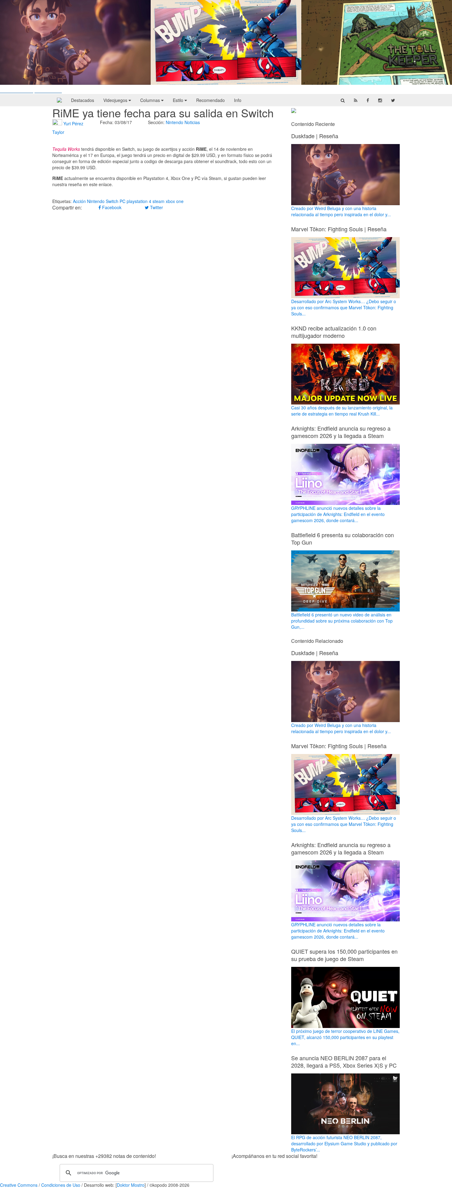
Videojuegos (116, 100)
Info (237, 100)
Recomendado (210, 100)
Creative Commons (19, 1185)
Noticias (192, 122)
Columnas (150, 100)
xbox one (175, 201)
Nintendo (174, 122)
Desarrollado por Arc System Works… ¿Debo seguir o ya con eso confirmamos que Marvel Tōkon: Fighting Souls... (343, 307)
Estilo (178, 100)
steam (159, 201)
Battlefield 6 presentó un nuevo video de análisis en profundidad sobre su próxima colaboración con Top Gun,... (342, 621)
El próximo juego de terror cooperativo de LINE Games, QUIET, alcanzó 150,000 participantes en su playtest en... (345, 1037)
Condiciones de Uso (60, 1185)
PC (122, 201)
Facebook (111, 207)
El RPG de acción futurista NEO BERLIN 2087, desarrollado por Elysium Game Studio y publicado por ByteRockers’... (344, 1143)
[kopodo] (59, 100)
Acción (79, 201)
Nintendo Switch (102, 201)
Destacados (82, 100)
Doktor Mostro (131, 1185)
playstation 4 (139, 201)
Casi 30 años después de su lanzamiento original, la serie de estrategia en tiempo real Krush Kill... (342, 410)
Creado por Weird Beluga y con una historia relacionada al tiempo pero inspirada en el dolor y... (341, 211)
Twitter (156, 207)
